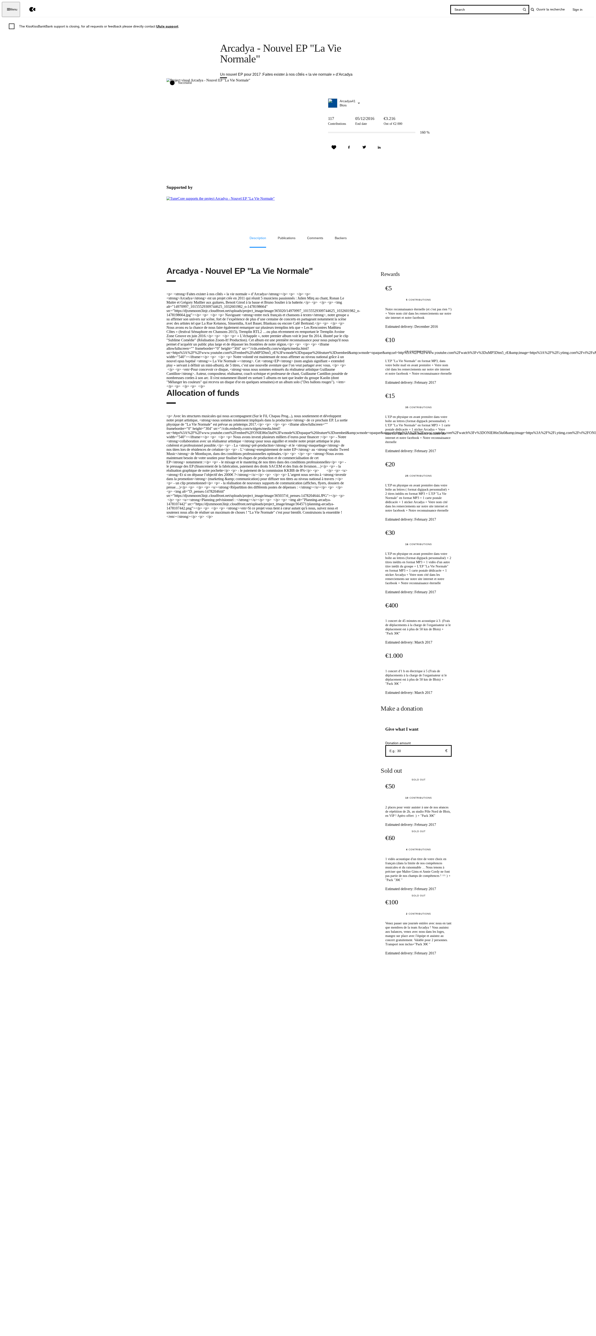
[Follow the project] (334, 147)
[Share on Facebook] (349, 147)
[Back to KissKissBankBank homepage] (29, 9)
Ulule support (167, 26)
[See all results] (524, 9)
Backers (341, 238)
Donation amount (398, 743)
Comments (315, 238)
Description (258, 238)
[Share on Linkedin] (379, 147)
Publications (286, 238)
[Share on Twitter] (364, 147)
